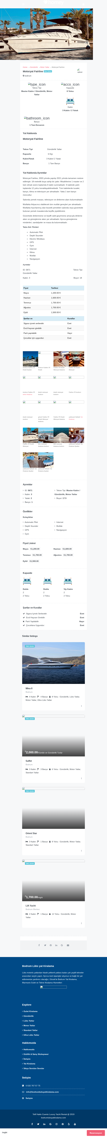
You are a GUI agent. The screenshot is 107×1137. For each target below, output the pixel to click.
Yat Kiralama (29, 1064)
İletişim (27, 1059)
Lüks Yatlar (29, 1021)
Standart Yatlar (30, 1030)
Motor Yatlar (29, 1025)
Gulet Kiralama (30, 1011)
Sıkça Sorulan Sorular (34, 1068)
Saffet (29, 761)
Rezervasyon (96, 1133)
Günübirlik (29, 1016)
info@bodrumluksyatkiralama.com (42, 1092)
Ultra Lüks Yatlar (31, 1035)
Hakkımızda (29, 1049)
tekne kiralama (27, 394)
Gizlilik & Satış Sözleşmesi (36, 1054)
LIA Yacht (31, 906)
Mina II (29, 688)
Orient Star (31, 833)
